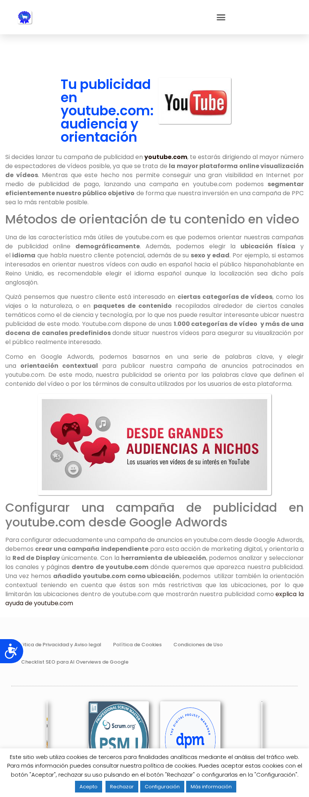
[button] (221, 17)
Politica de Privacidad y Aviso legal (58, 644)
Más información (211, 786)
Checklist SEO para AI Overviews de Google (74, 661)
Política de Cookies (137, 644)
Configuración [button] (162, 786)
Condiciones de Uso (198, 644)
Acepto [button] (89, 786)
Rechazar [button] (122, 786)
